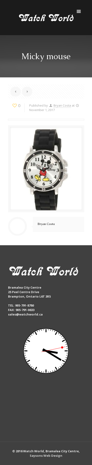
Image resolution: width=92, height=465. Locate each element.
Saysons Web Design (46, 455)
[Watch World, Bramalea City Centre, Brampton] (46, 18)
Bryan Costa (62, 105)
